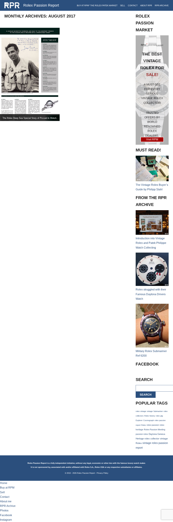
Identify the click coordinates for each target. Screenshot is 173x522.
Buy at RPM (7, 487)
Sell (122, 5)
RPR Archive (162, 5)
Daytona (153, 434)
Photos (4, 510)
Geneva (161, 434)
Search (146, 394)
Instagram (6, 519)
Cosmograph (148, 420)
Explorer (139, 420)
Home (3, 483)
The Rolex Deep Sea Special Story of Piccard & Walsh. (30, 118)
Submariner (158, 411)
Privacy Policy (102, 473)
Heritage (140, 438)
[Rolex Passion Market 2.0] (152, 90)
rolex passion (153, 425)
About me (5, 501)
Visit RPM (152, 139)
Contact (133, 5)
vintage (150, 411)
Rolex (143, 425)
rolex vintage (141, 411)
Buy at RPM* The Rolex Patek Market (97, 5)
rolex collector (151, 438)
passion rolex (142, 434)
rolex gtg (159, 416)
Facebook (6, 515)
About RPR (146, 5)
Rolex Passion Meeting (154, 429)
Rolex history (149, 416)
